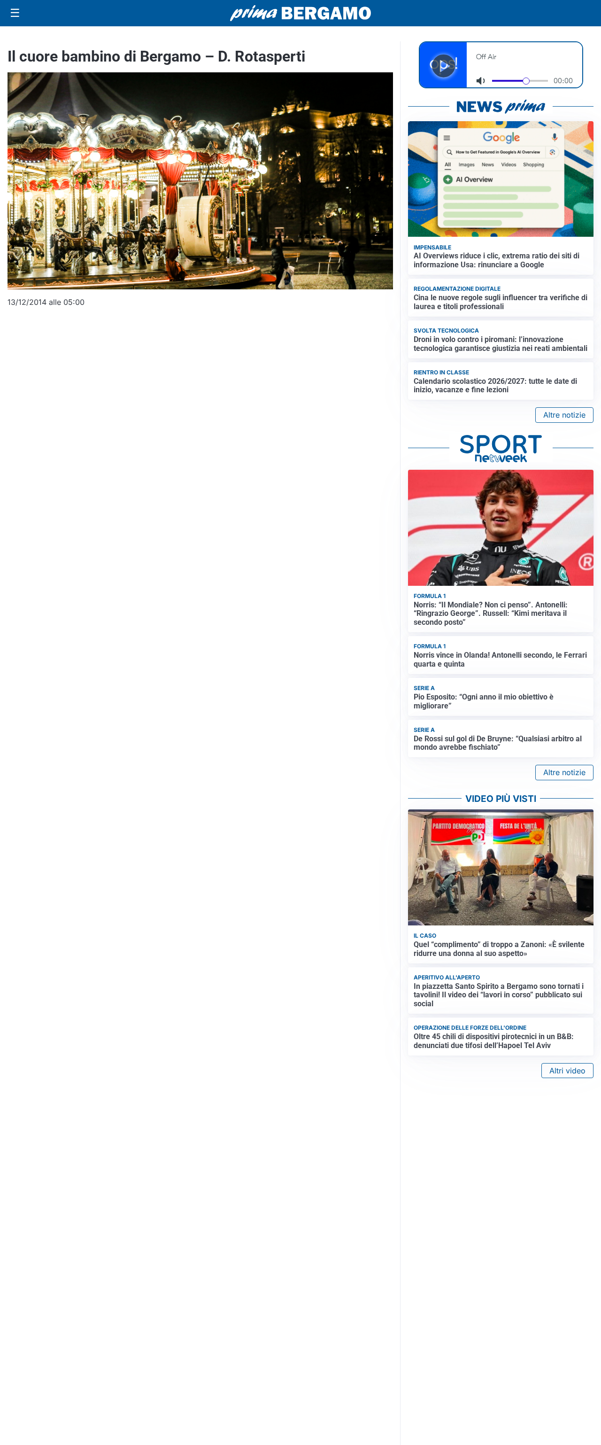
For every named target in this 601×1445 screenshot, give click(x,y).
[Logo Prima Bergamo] (300, 13)
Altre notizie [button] (564, 415)
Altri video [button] (567, 1070)
